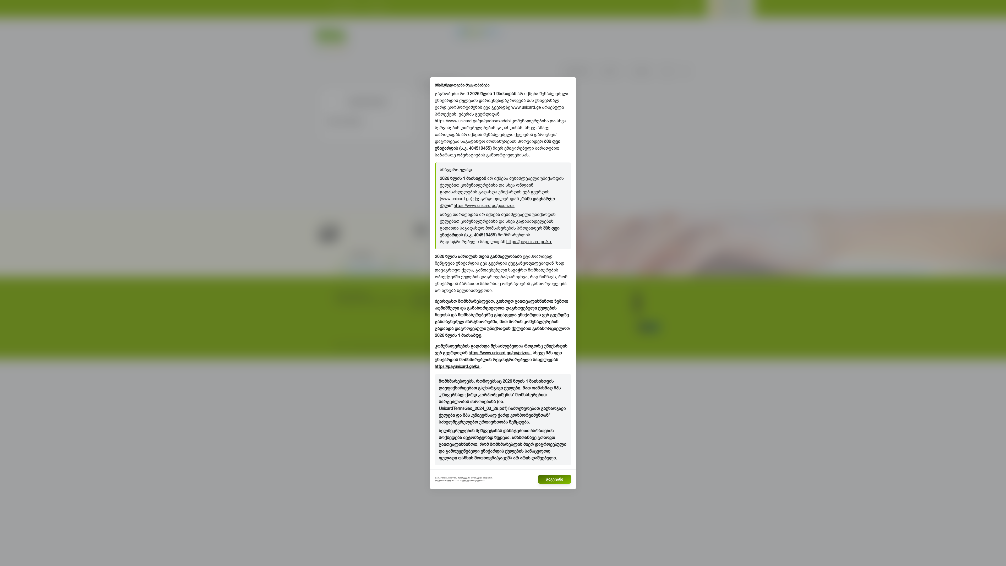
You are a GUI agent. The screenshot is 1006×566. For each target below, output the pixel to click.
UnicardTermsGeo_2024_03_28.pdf (472, 408)
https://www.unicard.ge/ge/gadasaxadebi (473, 121)
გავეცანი (554, 479)
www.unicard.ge (526, 107)
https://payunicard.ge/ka (529, 242)
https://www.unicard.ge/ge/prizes (484, 205)
